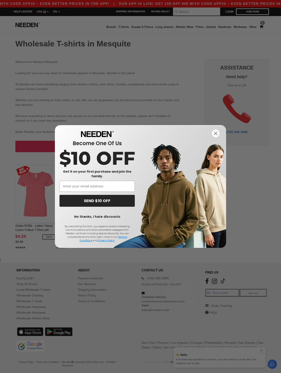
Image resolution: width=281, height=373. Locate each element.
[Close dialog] (216, 133)
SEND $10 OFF (97, 200)
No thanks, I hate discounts (97, 217)
